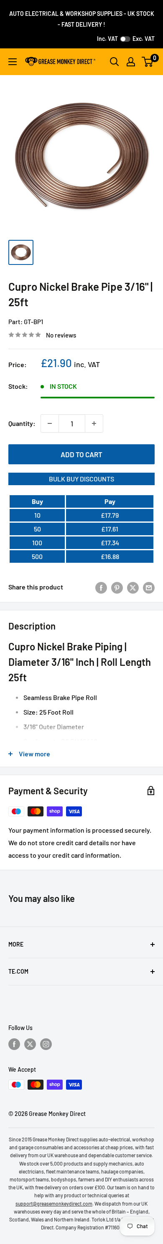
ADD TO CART (81, 454)
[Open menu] (12, 61)
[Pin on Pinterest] (117, 587)
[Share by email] (149, 587)
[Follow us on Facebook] (14, 1044)
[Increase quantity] (94, 423)
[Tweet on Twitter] (133, 587)
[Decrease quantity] (50, 423)
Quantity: (22, 423)
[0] (148, 62)
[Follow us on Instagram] (46, 1044)
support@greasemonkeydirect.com (53, 1203)
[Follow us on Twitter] (30, 1044)
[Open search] (114, 61)
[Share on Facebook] (101, 587)
